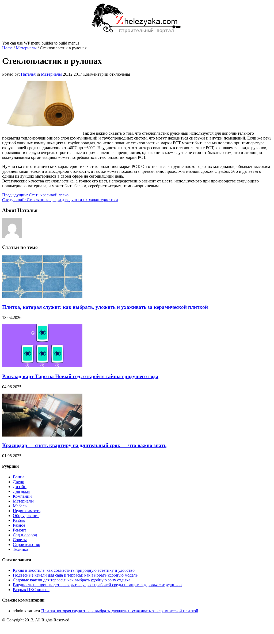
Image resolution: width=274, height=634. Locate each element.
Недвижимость (26, 510)
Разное (19, 525)
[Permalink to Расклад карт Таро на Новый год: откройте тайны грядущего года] (42, 366)
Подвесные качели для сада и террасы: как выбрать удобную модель (75, 575)
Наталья (29, 74)
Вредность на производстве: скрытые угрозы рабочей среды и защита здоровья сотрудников (97, 584)
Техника (20, 549)
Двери (18, 481)
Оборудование (26, 515)
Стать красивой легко (35, 195)
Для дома (21, 491)
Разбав (19, 520)
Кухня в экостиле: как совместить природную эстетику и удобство (74, 570)
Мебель (19, 506)
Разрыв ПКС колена (31, 589)
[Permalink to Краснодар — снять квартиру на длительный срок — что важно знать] (42, 435)
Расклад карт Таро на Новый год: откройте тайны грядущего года (80, 376)
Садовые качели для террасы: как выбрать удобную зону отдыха (71, 580)
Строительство (26, 544)
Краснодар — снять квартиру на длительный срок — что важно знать (84, 445)
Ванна (18, 477)
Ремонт (19, 530)
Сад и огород (25, 535)
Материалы (26, 48)
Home (7, 48)
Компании (22, 496)
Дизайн (19, 486)
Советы (20, 539)
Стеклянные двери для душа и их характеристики (60, 199)
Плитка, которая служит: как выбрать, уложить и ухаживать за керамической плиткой (105, 307)
